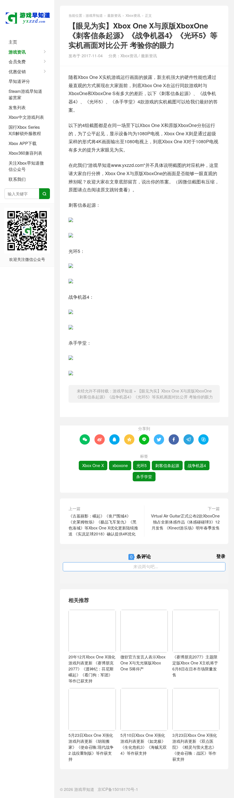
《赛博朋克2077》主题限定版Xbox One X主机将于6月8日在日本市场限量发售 (195, 666)
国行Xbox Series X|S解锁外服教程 (25, 130)
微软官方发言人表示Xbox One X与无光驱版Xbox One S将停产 (143, 663)
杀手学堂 (144, 476)
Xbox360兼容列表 (25, 153)
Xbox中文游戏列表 (26, 117)
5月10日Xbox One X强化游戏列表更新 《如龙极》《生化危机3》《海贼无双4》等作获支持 (143, 744)
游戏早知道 (27, 17)
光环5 (141, 465)
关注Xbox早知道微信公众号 (26, 166)
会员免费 (17, 61)
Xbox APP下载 (23, 143)
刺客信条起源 (167, 465)
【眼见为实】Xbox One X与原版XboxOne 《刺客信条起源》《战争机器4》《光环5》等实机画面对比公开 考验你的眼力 (144, 394)
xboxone (120, 465)
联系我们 (17, 179)
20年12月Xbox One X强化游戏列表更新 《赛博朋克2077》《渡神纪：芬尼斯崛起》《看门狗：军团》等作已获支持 (91, 669)
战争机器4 (197, 465)
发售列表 (17, 107)
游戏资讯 (17, 52)
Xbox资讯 (133, 15)
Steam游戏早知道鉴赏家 (25, 94)
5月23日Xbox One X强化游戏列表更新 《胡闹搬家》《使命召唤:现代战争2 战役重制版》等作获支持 (91, 747)
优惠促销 (17, 71)
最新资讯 (114, 15)
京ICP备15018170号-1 (118, 789)
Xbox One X (93, 465)
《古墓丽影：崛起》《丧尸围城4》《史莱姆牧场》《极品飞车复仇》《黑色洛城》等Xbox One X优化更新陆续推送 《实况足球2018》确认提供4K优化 (103, 525)
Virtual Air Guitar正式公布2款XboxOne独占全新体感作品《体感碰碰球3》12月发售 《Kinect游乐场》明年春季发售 (185, 522)
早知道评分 (19, 81)
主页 (13, 42)
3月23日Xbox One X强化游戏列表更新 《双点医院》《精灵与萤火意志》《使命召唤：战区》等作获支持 (194, 747)
